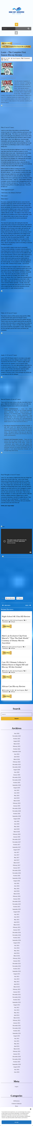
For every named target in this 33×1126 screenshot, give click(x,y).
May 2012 (16, 1012)
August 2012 (16, 1004)
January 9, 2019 (8, 620)
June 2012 (16, 1010)
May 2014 (16, 950)
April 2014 (16, 953)
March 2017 (17, 862)
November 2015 (17, 904)
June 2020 (16, 772)
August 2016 (16, 880)
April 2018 (16, 829)
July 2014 (16, 945)
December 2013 (17, 963)
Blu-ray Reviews (10, 598)
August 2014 (16, 942)
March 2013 (17, 986)
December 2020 (17, 767)
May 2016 (16, 888)
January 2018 (16, 837)
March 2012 (17, 1017)
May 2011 (16, 1043)
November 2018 (17, 811)
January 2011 (16, 1054)
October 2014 (16, 937)
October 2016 (16, 875)
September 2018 (17, 816)
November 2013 (17, 966)
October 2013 (16, 968)
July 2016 (16, 883)
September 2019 (17, 785)
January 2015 (16, 930)
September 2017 (17, 847)
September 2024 (17, 751)
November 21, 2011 (9, 690)
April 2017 (16, 860)
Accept (16, 1122)
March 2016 (17, 893)
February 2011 (16, 1051)
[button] (30, 1109)
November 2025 (17, 736)
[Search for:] (11, 28)
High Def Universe (16, 17)
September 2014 (17, 940)
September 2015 (17, 909)
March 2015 (17, 924)
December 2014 (17, 932)
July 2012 (16, 1007)
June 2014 (16, 948)
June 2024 (16, 754)
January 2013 (16, 992)
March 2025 (17, 743)
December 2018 (17, 808)
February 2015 (16, 927)
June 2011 (16, 1041)
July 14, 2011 (6, 58)
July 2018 (16, 821)
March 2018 (17, 831)
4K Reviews (16, 1101)
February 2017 (16, 865)
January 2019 (16, 805)
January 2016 (16, 899)
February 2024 (16, 761)
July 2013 (16, 976)
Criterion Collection (16, 1103)
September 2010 (17, 1064)
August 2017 (16, 849)
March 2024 (17, 759)
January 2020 (16, 774)
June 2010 (16, 1072)
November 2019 (17, 780)
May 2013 (16, 981)
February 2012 (16, 1020)
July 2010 (16, 1069)
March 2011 (17, 1048)
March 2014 (17, 955)
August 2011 (16, 1036)
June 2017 (16, 855)
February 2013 (16, 989)
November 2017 (17, 842)
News (16, 1106)
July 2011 (16, 1038)
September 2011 (17, 1033)
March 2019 (17, 800)
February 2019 (16, 803)
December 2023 (17, 764)
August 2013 (16, 973)
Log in (16, 1086)
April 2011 (16, 1046)
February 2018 (16, 834)
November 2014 (17, 935)
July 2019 (16, 790)
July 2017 (16, 852)
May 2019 (16, 795)
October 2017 (16, 844)
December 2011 (17, 1025)
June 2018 (16, 824)
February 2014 (16, 958)
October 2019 (16, 782)
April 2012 (16, 1015)
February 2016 (16, 896)
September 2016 (17, 878)
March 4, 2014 (8, 646)
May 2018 (16, 826)
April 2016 (16, 891)
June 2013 (16, 979)
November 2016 (17, 873)
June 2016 (16, 886)
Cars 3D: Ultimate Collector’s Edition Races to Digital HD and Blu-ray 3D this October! (15, 664)
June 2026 (16, 733)
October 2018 (16, 813)
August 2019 (16, 787)
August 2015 (16, 911)
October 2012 (16, 999)
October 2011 (16, 1030)
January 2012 (16, 1023)
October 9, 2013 (8, 670)
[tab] (16, 24)
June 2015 (16, 917)
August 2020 (16, 769)
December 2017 (17, 839)
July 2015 (16, 914)
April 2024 (16, 756)
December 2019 (17, 777)
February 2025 (16, 746)
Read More (8, 626)
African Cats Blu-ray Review (13, 686)
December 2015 (17, 901)
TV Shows (19, 598)
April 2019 (16, 798)
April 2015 (16, 922)
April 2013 (16, 984)
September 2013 (17, 971)
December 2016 (17, 870)
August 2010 (16, 1067)
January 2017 (16, 868)
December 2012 (17, 994)
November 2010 (17, 1059)
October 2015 (16, 906)
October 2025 (16, 738)
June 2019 (16, 793)
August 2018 (16, 818)
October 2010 (16, 1061)
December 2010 (17, 1056)
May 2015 (16, 919)
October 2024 (16, 749)
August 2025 (16, 741)
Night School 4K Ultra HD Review (16, 616)
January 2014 (16, 961)
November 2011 (17, 1028)
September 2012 (17, 1002)
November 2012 (17, 997)
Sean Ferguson (16, 58)
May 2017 (16, 857)
